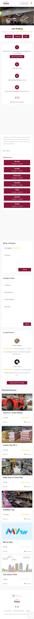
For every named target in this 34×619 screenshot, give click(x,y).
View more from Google (17, 383)
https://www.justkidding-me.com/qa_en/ (17, 91)
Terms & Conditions (19, 610)
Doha (6, 422)
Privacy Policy (8, 610)
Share (25, 36)
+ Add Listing (24, 3)
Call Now (9, 36)
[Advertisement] (17, 225)
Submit (25, 269)
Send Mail (17, 36)
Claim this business (18, 102)
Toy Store (28, 422)
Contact (28, 610)
